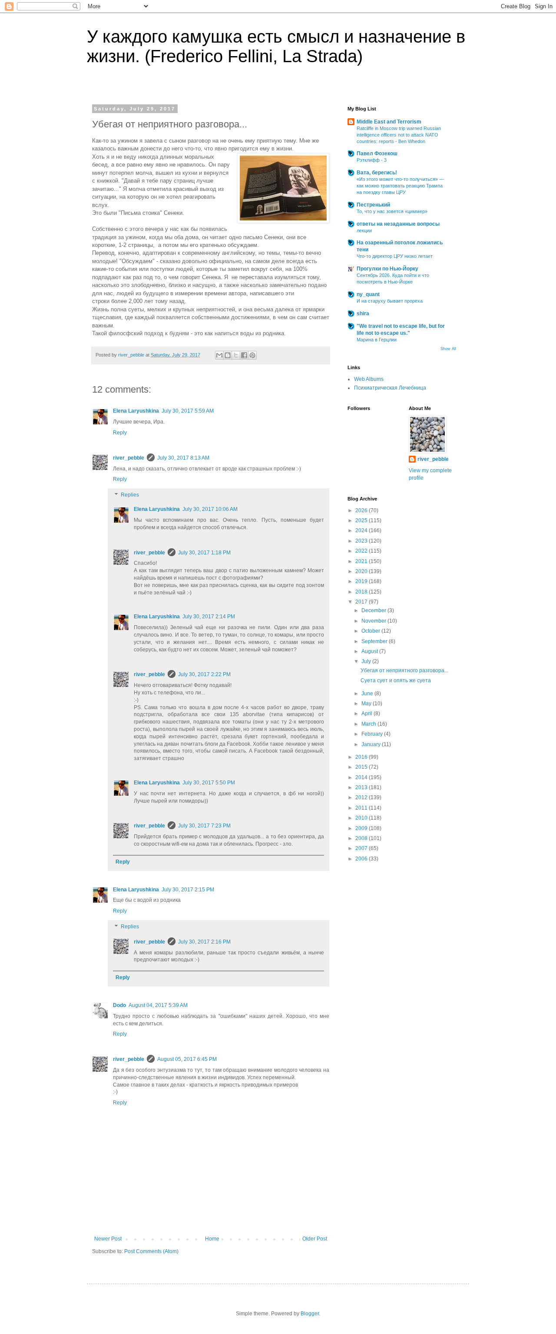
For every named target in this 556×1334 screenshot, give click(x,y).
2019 (362, 581)
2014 (362, 777)
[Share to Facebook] (244, 355)
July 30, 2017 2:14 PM (208, 617)
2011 (362, 808)
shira (363, 313)
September (375, 641)
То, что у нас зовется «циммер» (392, 211)
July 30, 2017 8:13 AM (183, 458)
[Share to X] (236, 355)
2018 (362, 592)
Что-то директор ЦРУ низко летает (395, 256)
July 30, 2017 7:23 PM (204, 826)
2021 (362, 561)
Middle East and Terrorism (389, 122)
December (374, 610)
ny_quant (368, 294)
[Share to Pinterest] (252, 355)
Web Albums (369, 379)
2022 (362, 551)
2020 (362, 571)
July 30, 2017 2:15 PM (188, 890)
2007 (362, 848)
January (371, 744)
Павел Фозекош (377, 153)
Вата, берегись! (377, 173)
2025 (362, 520)
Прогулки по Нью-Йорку (387, 269)
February (372, 734)
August (370, 651)
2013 (362, 787)
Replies (130, 495)
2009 (362, 828)
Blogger (310, 1314)
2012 (362, 797)
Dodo (119, 1005)
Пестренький (373, 205)
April (367, 713)
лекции (364, 230)
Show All (448, 349)
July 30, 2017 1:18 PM (204, 553)
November (374, 621)
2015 (362, 767)
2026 (362, 510)
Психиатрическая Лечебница (390, 388)
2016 (362, 757)
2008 (362, 838)
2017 (362, 602)
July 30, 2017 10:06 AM (210, 509)
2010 (362, 818)
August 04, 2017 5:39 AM (158, 1005)
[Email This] (219, 355)
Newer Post (108, 1239)
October (371, 631)
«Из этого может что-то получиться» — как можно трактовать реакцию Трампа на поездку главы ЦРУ (400, 186)
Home (212, 1239)
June (367, 693)
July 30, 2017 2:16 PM (204, 942)
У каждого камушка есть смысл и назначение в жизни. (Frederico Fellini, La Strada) (276, 46)
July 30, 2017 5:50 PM (208, 783)
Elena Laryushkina (136, 411)
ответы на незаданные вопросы (398, 224)
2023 (362, 541)
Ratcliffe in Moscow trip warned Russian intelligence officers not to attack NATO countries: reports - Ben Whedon (399, 135)
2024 (362, 530)
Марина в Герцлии (377, 339)
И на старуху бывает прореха (390, 300)
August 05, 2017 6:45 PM (187, 1059)
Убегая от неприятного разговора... (404, 670)
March (369, 724)
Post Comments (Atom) (151, 1251)
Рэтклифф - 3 (372, 160)
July (366, 661)
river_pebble (128, 458)
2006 (362, 859)
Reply (120, 433)
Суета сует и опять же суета (396, 680)
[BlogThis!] (227, 355)
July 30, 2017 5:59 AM (188, 411)
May (367, 703)
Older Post (314, 1239)
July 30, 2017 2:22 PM (204, 674)
